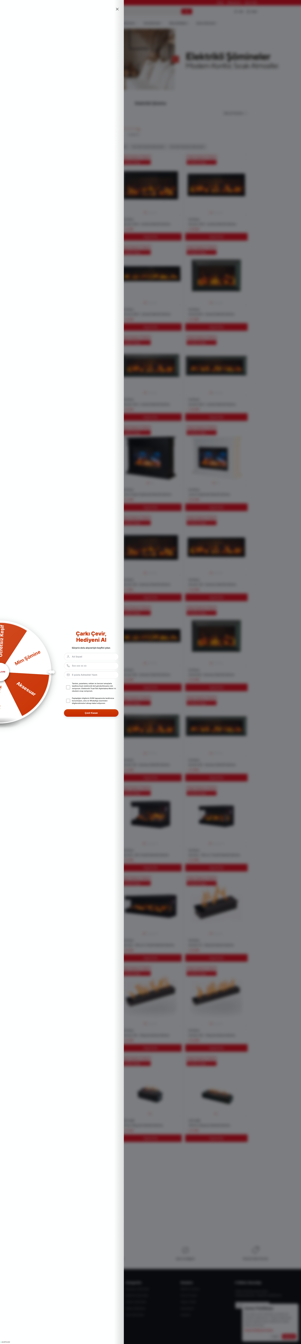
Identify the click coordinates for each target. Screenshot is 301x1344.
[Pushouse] (5, 1342)
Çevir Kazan (91, 713)
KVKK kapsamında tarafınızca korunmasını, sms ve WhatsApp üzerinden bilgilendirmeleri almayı (93, 700)
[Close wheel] (117, 9)
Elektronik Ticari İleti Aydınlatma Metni (97, 688)
